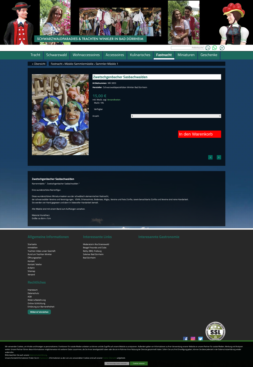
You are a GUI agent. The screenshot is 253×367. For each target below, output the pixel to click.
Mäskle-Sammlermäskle (79, 64)
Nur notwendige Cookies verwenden (117, 363)
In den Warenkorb (196, 134)
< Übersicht (38, 64)
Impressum (43, 357)
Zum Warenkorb (222, 46)
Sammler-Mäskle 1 (107, 64)
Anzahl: (96, 116)
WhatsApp (214, 47)
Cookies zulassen (139, 363)
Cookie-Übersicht (109, 357)
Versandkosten (113, 99)
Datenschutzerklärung (38, 355)
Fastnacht (56, 64)
